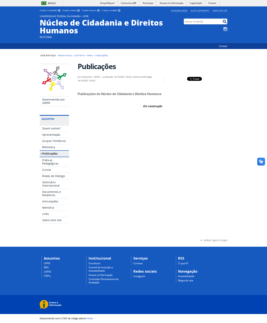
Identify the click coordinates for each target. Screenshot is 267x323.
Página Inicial (65, 55)
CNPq (47, 276)
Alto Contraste (200, 10)
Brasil (52, 3)
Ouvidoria (94, 263)
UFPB (47, 263)
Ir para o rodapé (111, 10)
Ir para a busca (90, 10)
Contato (223, 46)
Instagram (225, 29)
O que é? (183, 263)
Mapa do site (220, 10)
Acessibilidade (179, 10)
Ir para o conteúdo (50, 10)
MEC (46, 267)
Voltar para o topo (215, 240)
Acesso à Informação (101, 275)
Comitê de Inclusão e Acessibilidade (101, 269)
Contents (79, 55)
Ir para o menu (71, 10)
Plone (90, 318)
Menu (90, 55)
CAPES (47, 271)
